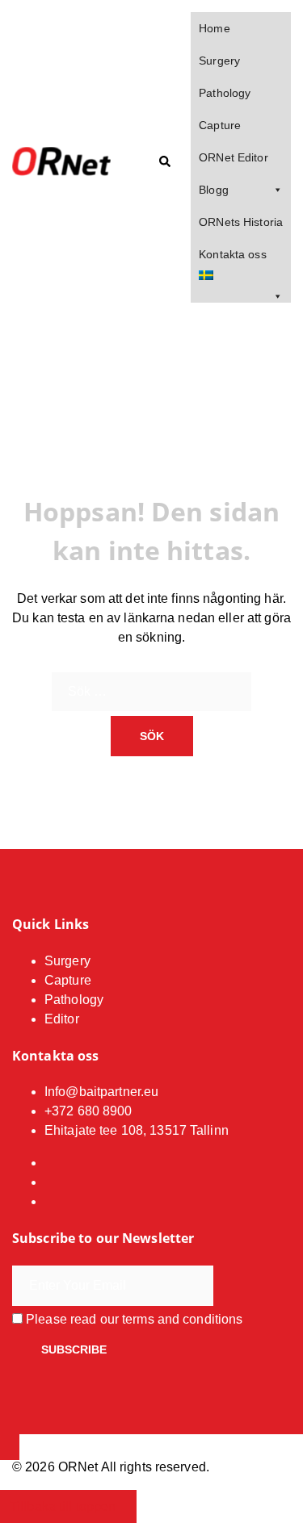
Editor (61, 1019)
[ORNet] (67, 162)
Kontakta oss (232, 254)
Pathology (224, 92)
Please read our (132, 1319)
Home (214, 28)
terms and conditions (182, 1319)
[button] (164, 162)
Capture (220, 125)
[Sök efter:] (151, 692)
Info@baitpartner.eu (101, 1091)
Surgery (219, 60)
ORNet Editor (233, 157)
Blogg (214, 189)
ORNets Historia (241, 221)
